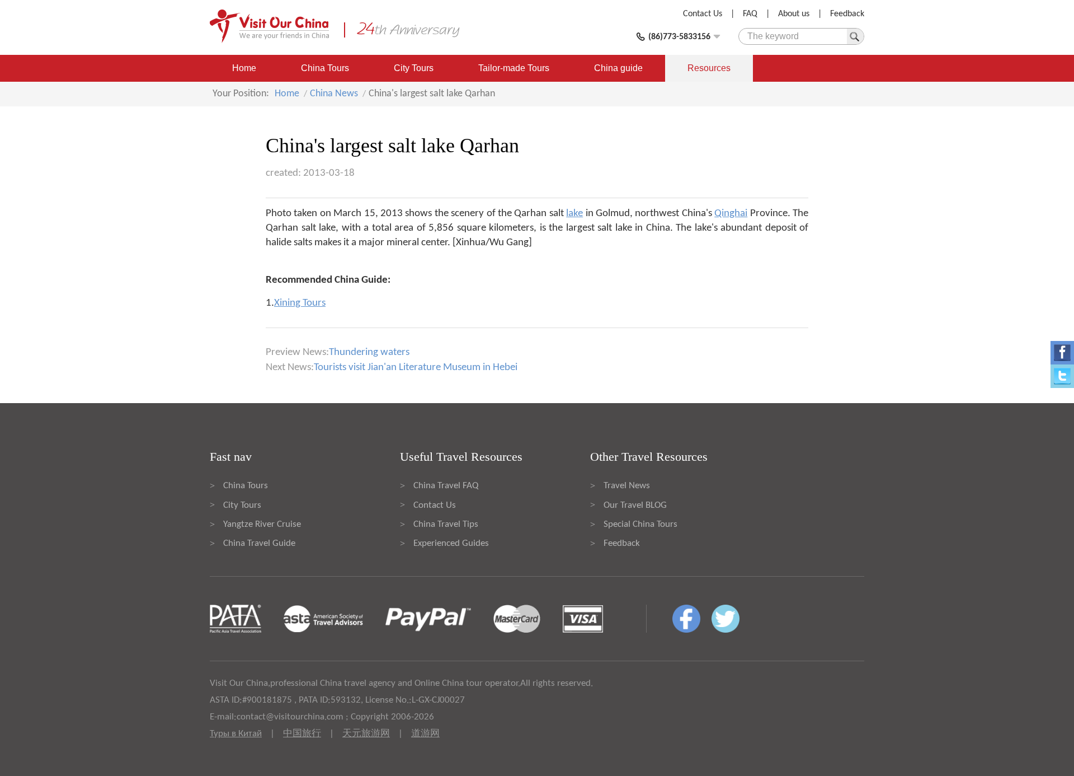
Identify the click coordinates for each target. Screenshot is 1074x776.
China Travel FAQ (445, 485)
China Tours (325, 68)
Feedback (847, 14)
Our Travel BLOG (635, 505)
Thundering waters (369, 352)
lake (574, 213)
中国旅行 (302, 733)
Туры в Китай (236, 733)
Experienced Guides (451, 543)
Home (244, 68)
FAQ (750, 14)
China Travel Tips (445, 524)
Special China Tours (640, 524)
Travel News (627, 485)
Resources (709, 68)
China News (334, 93)
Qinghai (730, 213)
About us (793, 14)
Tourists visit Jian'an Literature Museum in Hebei (415, 367)
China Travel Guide (259, 543)
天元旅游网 (366, 733)
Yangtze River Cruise (262, 524)
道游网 (425, 733)
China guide (618, 68)
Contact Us (702, 14)
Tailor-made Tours (513, 68)
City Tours (414, 68)
